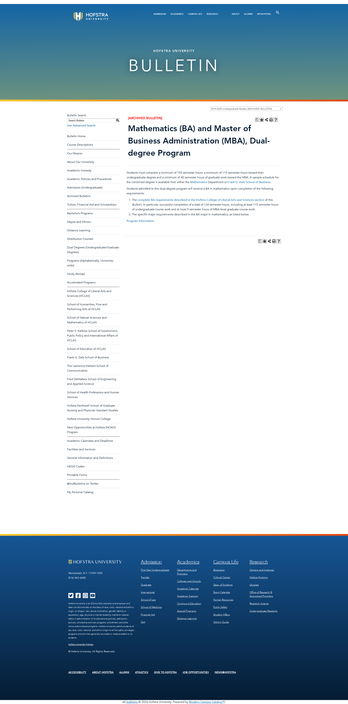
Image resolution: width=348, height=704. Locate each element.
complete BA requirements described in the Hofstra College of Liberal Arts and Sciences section (201, 200)
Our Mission (74, 153)
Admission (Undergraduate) (84, 188)
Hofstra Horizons (259, 577)
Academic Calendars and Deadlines (90, 441)
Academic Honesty (79, 171)
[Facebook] (78, 597)
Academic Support (187, 596)
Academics (177, 14)
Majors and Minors (79, 222)
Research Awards (259, 603)
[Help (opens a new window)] (276, 120)
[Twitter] (70, 597)
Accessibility (77, 672)
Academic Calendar (188, 588)
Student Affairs (221, 614)
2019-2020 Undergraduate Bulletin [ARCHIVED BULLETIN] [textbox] (241, 108)
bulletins (132, 702)
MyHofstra (264, 14)
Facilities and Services (81, 449)
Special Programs (186, 611)
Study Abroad (76, 274)
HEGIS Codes (75, 466)
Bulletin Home (76, 136)
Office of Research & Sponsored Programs (261, 594)
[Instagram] (85, 597)
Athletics (141, 672)
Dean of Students (223, 585)
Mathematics (198, 182)
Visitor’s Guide (221, 622)
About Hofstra (102, 672)
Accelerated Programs (81, 283)
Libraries (254, 585)
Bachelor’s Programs (80, 213)
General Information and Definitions (90, 458)
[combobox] (246, 109)
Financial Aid (148, 614)
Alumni (248, 14)
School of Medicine (151, 607)
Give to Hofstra (165, 672)
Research (212, 14)
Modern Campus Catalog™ (207, 702)
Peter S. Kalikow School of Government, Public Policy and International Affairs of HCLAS (92, 335)
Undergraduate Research (264, 611)
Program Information (140, 221)
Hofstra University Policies (81, 644)
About (235, 14)
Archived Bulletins (78, 196)
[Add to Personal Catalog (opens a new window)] (262, 120)
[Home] (104, 16)
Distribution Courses (80, 239)
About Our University (80, 162)
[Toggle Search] (278, 12)
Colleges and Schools (189, 581)
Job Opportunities (196, 672)
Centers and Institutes (262, 570)
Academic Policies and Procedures (89, 179)
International (148, 592)
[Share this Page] (266, 120)
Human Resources (223, 599)
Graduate (146, 585)
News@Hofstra (225, 672)
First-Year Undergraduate (155, 570)
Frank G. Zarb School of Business (88, 357)
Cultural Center (221, 577)
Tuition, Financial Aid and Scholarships (91, 205)
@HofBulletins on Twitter (82, 484)
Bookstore (219, 570)
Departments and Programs (187, 572)
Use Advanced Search (81, 126)
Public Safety (220, 607)
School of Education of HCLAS (86, 349)
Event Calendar (221, 592)
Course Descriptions (80, 145)
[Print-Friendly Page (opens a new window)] (271, 120)
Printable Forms (77, 475)
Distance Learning (78, 230)
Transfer (145, 577)
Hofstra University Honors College (89, 419)
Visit (143, 622)
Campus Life (195, 14)
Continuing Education (189, 603)
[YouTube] (92, 597)
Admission (160, 14)
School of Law (148, 599)
